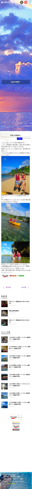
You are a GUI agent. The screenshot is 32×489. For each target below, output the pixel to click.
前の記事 (8, 287)
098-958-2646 (11, 483)
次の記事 (23, 287)
